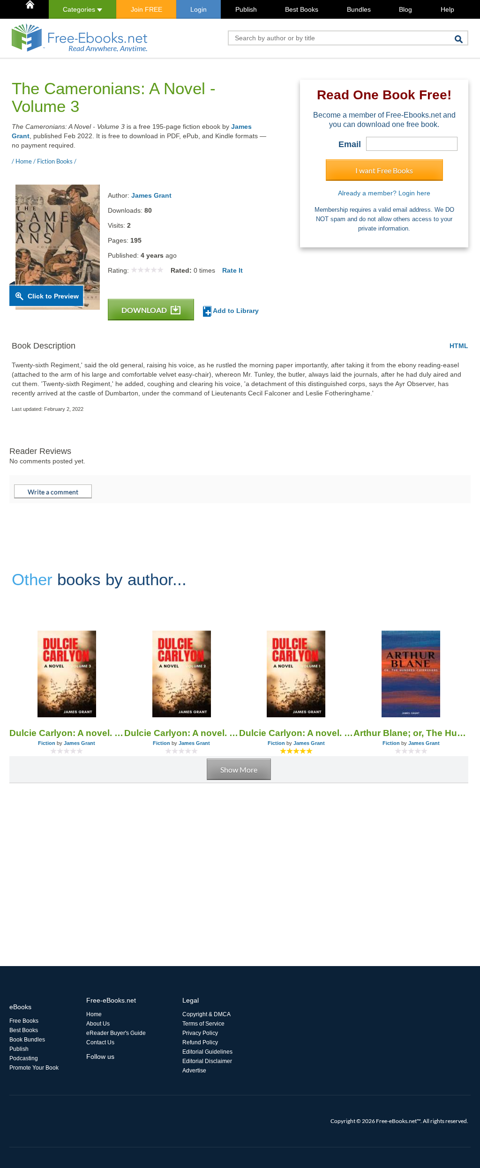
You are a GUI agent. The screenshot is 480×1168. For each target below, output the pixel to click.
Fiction (46, 743)
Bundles (359, 9)
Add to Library (235, 310)
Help (447, 9)
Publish (246, 9)
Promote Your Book (34, 1067)
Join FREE (146, 9)
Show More (238, 769)
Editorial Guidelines (207, 1052)
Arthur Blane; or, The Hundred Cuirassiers (410, 733)
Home (94, 1014)
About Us (98, 1023)
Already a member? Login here (384, 193)
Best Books (301, 9)
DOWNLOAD (144, 309)
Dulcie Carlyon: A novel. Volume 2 (181, 733)
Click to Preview (53, 296)
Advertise (194, 1070)
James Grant (151, 195)
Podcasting (23, 1058)
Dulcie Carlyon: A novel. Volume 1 (296, 733)
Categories (80, 9)
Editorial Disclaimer (207, 1061)
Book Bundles (27, 1039)
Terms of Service (203, 1023)
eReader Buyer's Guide (116, 1033)
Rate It (232, 270)
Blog (405, 9)
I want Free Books (384, 170)
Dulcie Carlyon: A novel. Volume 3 (66, 733)
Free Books (23, 1021)
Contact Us (100, 1042)
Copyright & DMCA (206, 1014)
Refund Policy (200, 1042)
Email (349, 144)
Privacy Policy (200, 1033)
